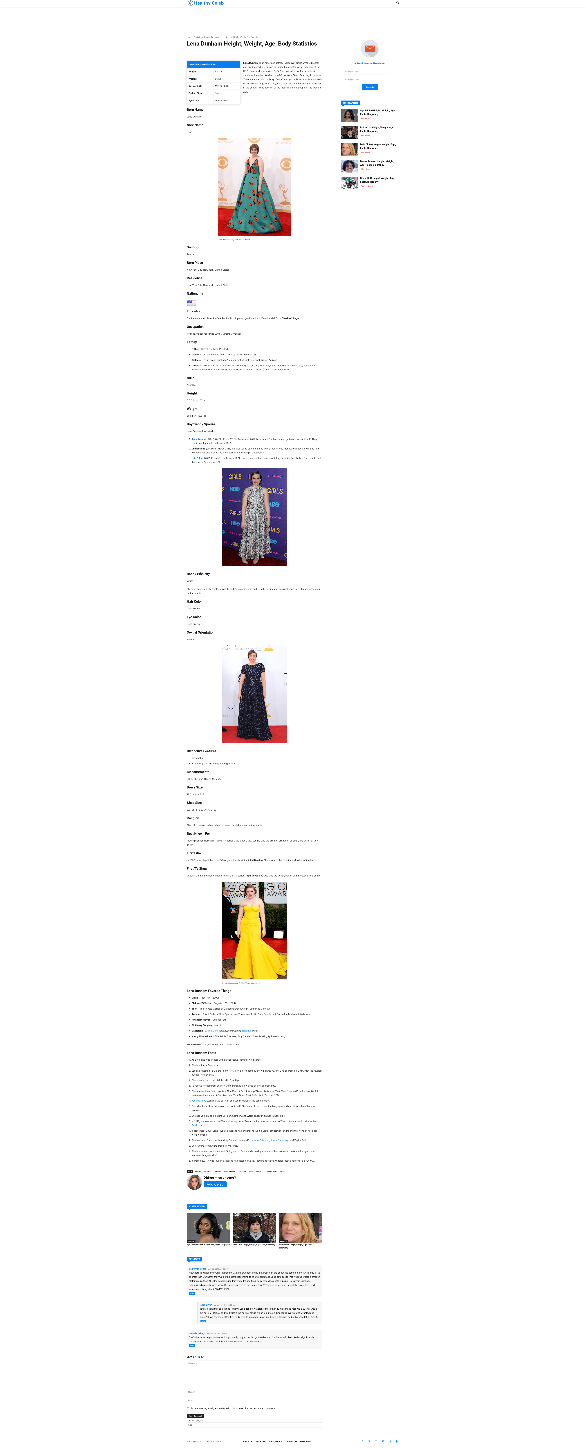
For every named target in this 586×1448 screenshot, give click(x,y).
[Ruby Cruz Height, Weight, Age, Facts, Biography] (254, 1228)
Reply (192, 1293)
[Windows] (389, 1441)
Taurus (258, 1171)
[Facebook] (362, 1441)
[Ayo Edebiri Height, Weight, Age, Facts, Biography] (208, 1228)
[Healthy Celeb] (205, 3)
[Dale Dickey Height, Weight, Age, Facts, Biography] (300, 1228)
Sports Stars (367, 186)
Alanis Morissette (214, 1030)
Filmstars (191, 1241)
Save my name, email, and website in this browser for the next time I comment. (233, 1408)
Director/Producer (211, 37)
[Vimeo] (382, 1441)
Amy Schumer (261, 1140)
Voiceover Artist (270, 1171)
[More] (291, 53)
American (208, 1171)
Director (218, 1171)
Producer (242, 1171)
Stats (251, 1171)
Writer (282, 1171)
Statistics (198, 37)
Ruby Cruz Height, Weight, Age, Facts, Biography (254, 1245)
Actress (198, 1171)
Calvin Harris (198, 1125)
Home (189, 37)
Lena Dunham (229, 1171)
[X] (376, 1441)
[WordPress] (396, 1441)
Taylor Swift (287, 1121)
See (194, 1106)
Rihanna (246, 1030)
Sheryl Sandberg (279, 1140)
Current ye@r (195, 1420)
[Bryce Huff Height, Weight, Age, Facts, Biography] (349, 183)
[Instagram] (369, 1441)
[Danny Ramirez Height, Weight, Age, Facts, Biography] (349, 166)
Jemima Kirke (199, 1100)
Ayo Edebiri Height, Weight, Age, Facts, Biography (208, 1245)
